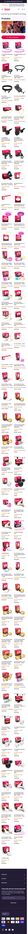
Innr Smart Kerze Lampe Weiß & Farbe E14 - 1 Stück (19, 365)
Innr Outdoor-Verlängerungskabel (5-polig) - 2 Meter (19, 76)
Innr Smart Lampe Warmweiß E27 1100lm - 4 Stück (6, 324)
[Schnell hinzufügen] (17, 443)
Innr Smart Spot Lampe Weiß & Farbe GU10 (6, 510)
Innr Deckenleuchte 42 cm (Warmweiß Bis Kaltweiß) (6, 244)
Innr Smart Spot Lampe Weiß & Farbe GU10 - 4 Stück (6, 794)
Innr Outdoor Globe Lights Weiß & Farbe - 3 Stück (6, 117)
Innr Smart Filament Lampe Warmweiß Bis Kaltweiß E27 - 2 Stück (7, 618)
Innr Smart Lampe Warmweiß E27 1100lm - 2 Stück (19, 303)
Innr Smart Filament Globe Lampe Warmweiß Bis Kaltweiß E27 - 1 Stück (19, 640)
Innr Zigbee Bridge (5, 553)
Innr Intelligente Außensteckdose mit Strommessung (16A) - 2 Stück (19, 139)
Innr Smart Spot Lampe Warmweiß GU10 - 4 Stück (6, 837)
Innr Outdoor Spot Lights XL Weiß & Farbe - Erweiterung (7, 184)
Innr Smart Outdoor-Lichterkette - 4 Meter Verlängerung (6, 728)
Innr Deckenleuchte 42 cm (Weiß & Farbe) (19, 244)
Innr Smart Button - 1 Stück (19, 343)
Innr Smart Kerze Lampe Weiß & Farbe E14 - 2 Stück (6, 385)
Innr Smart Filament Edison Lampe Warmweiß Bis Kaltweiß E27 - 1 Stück (19, 618)
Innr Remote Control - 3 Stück (6, 205)
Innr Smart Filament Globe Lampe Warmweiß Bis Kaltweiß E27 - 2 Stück (6, 663)
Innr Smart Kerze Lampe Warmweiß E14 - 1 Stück (19, 574)
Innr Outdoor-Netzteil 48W (19, 96)
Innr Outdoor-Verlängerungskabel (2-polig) (6, 76)
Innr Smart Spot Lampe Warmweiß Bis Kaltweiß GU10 (19, 511)
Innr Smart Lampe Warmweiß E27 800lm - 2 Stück (19, 324)
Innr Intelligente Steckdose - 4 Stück (19, 750)
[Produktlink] (19, 380)
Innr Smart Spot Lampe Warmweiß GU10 (6, 533)
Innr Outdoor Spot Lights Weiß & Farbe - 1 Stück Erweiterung (19, 162)
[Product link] (7, 51)
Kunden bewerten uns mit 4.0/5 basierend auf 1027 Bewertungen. (17, 5)
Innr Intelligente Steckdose (6, 489)
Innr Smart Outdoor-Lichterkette (18, 468)
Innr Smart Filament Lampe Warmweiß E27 (6, 447)
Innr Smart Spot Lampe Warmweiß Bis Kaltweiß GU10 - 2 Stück (19, 794)
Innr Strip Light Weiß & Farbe (18, 533)
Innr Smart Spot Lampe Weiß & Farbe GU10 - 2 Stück (18, 771)
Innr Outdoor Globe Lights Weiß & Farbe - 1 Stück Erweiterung (19, 118)
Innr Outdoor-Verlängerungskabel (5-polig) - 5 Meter (6, 97)
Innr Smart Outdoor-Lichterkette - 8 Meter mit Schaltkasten (19, 706)
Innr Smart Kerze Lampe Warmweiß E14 (6, 404)
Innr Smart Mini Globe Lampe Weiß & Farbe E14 (19, 447)
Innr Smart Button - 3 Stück (7, 364)
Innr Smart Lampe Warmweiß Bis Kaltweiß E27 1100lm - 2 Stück (7, 303)
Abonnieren (13, 902)
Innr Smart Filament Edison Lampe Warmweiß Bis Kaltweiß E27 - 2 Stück (6, 640)
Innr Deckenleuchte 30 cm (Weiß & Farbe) (6, 224)
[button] (2, 9)
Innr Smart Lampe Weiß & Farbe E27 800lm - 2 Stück (6, 283)
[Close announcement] (25, 15)
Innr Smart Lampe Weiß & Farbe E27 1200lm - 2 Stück (19, 264)
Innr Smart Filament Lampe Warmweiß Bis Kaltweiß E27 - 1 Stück (19, 596)
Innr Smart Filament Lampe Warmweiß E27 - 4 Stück (6, 684)
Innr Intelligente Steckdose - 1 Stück (19, 727)
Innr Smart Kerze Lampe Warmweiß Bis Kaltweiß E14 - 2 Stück (7, 575)
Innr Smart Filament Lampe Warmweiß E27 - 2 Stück (19, 662)
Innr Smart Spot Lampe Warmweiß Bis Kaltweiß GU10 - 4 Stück (6, 816)
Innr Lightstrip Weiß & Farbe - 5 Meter (19, 55)
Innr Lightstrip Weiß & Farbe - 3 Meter (7, 55)
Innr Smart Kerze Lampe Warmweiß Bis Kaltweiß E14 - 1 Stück (19, 554)
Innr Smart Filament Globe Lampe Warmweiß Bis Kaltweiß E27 (19, 426)
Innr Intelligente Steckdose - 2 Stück (6, 750)
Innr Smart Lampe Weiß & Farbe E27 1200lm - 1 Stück (6, 264)
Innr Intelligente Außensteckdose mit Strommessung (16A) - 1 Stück (6, 139)
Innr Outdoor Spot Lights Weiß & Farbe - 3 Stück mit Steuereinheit (6, 162)
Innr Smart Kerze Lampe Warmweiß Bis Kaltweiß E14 (19, 385)
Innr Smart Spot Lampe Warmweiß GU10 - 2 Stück (19, 815)
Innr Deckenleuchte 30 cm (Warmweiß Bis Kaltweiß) (19, 205)
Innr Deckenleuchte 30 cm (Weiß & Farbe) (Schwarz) (19, 224)
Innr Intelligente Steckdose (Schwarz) (19, 489)
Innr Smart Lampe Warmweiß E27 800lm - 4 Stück (6, 345)
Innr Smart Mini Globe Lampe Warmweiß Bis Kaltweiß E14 (5, 469)
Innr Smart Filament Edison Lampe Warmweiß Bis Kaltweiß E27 (6, 426)
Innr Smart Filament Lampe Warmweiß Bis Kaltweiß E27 (19, 404)
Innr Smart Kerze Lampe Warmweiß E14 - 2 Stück (6, 595)
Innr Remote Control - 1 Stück (18, 184)
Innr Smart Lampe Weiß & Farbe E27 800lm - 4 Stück (19, 283)
